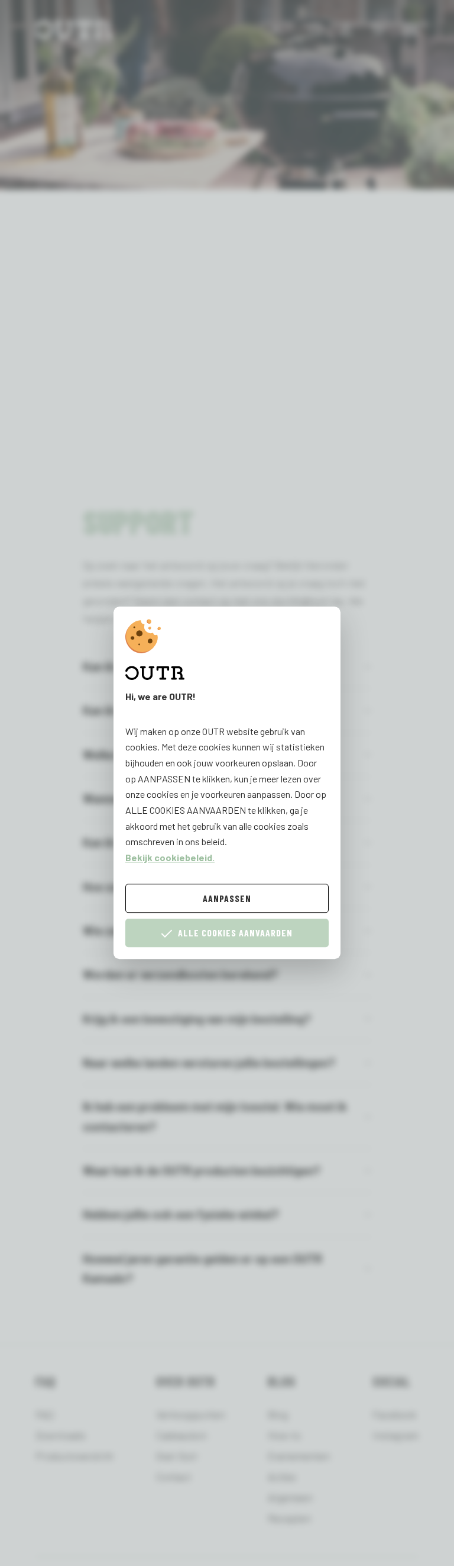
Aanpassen (227, 898)
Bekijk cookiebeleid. (170, 857)
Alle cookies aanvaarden (235, 932)
